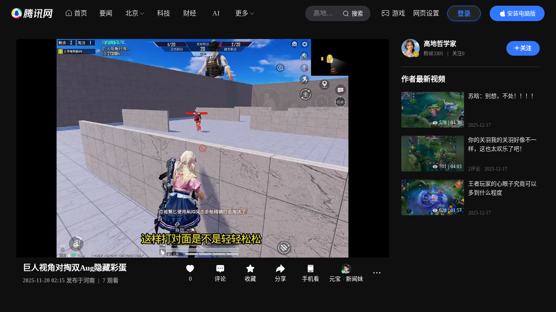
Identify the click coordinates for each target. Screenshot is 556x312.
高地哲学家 (440, 43)
